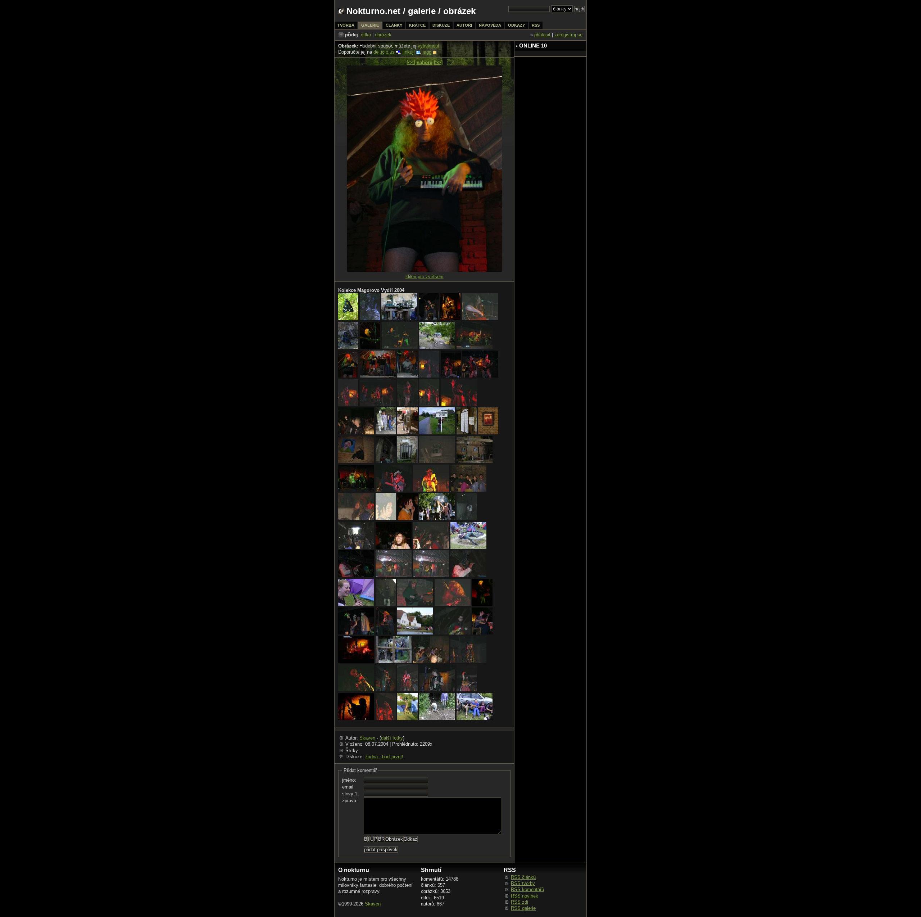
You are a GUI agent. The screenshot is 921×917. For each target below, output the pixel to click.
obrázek (383, 34)
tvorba (345, 25)
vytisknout (428, 46)
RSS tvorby (523, 883)
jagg (427, 52)
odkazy (516, 25)
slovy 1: (350, 793)
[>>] (438, 62)
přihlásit (542, 34)
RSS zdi (519, 902)
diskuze (441, 25)
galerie (422, 11)
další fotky (392, 738)
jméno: (349, 780)
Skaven (367, 738)
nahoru (424, 62)
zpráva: (350, 800)
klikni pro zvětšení (424, 276)
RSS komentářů (527, 889)
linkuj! (409, 52)
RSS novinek (524, 896)
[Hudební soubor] (424, 270)
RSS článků (523, 877)
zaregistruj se (568, 34)
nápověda (490, 25)
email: (348, 787)
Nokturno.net (373, 11)
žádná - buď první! (384, 756)
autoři (464, 25)
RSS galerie (523, 908)
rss (536, 25)
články (394, 25)
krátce (417, 25)
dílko (366, 34)
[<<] (411, 62)
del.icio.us (384, 52)
